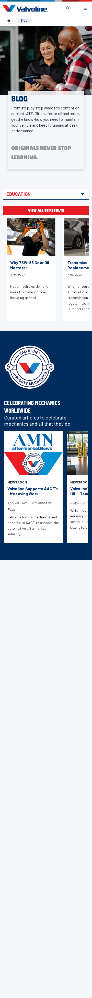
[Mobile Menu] (85, 8)
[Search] (68, 8)
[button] (46, 194)
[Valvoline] (24, 8)
